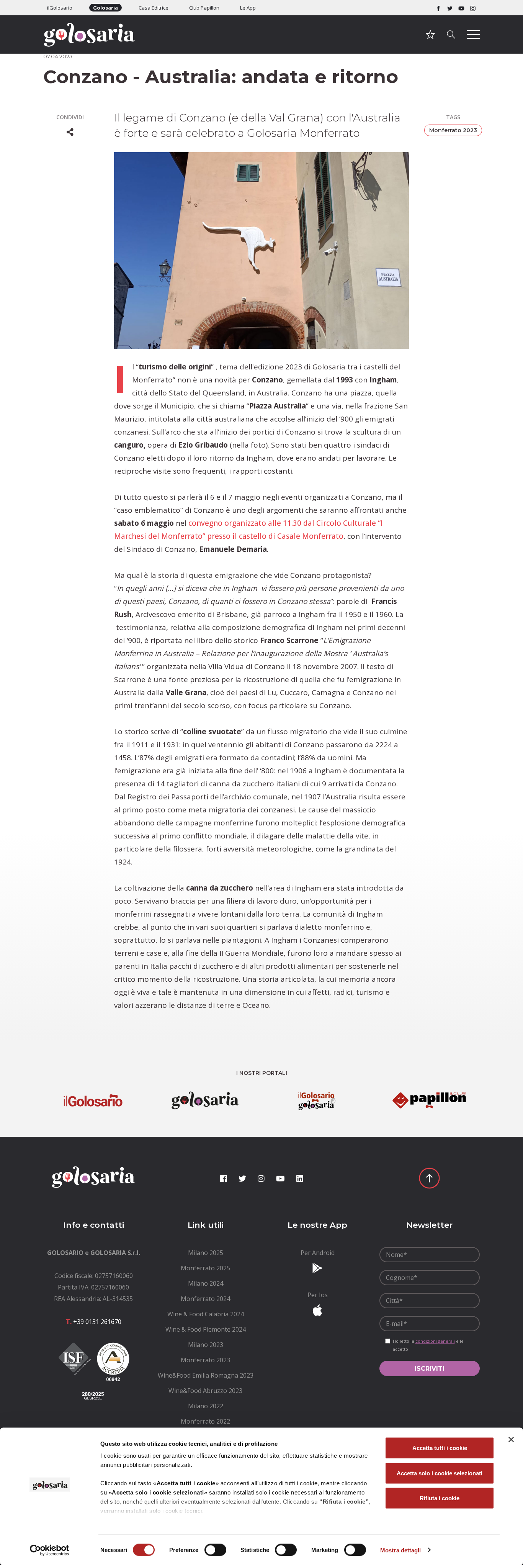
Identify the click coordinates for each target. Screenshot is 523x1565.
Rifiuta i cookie (439, 1498)
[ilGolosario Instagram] (473, 7)
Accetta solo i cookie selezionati (439, 1473)
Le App (248, 7)
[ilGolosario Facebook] (438, 7)
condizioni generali (435, 1341)
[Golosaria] (93, 45)
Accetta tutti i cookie (439, 1448)
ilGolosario (59, 7)
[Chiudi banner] (511, 1439)
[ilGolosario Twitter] (450, 7)
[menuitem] (205, 1252)
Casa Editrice (153, 7)
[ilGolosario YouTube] (461, 7)
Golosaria (105, 7)
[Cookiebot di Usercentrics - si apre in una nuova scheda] (49, 1550)
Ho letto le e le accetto (428, 1345)
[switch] (215, 1550)
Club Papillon (204, 7)
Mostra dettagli (400, 1550)
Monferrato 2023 (453, 130)
